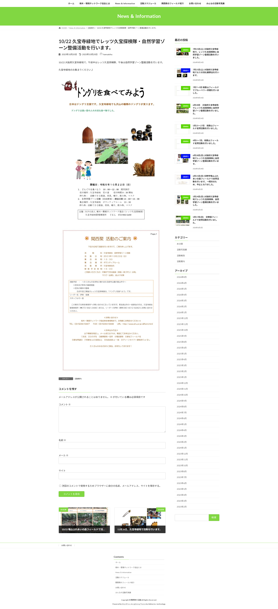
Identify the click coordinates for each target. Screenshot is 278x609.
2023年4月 (182, 495)
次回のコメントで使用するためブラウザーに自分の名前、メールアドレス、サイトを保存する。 (112, 485)
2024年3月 (182, 436)
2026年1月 (182, 312)
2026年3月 (182, 300)
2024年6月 (182, 418)
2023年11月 (182, 459)
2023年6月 (182, 483)
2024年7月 (182, 412)
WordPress (126, 604)
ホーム (118, 562)
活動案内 (78, 379)
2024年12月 (182, 383)
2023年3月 (182, 500)
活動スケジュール (122, 577)
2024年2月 (182, 442)
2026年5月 (182, 289)
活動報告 (181, 255)
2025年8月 (182, 341)
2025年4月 (182, 359)
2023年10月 (182, 465)
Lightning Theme (139, 604)
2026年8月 (182, 277)
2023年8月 (182, 471)
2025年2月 (182, 371)
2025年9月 (182, 336)
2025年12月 (182, 318)
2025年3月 (182, 365)
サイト (62, 470)
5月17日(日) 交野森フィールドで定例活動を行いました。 (205, 220)
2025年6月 (182, 347)
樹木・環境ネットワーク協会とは (128, 567)
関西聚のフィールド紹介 (125, 582)
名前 (62, 440)
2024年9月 (182, 400)
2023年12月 (182, 453)
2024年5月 (182, 424)
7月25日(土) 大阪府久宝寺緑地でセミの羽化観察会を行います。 (206, 72)
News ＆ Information (123, 572)
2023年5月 (182, 489)
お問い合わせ (66, 545)
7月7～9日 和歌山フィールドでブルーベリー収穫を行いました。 (206, 90)
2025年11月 (182, 324)
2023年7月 (182, 477)
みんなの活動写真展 (123, 592)
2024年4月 (182, 430)
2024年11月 (182, 389)
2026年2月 (182, 306)
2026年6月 (182, 283)
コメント (65, 404)
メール (63, 455)
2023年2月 (182, 506)
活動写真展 (182, 249)
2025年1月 (182, 377)
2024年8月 (182, 406)
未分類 (180, 243)
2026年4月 (182, 294)
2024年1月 (182, 448)
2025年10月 (182, 330)
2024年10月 (182, 395)
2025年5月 (182, 353)
